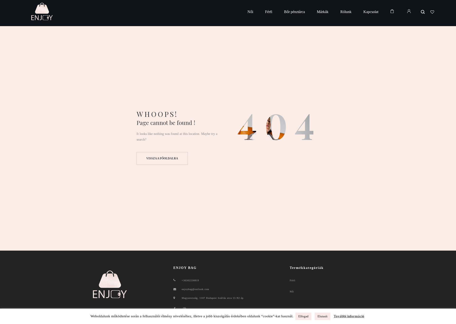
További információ (349, 316)
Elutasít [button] (323, 316)
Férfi (292, 280)
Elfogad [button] (303, 316)
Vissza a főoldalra (162, 158)
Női (292, 291)
